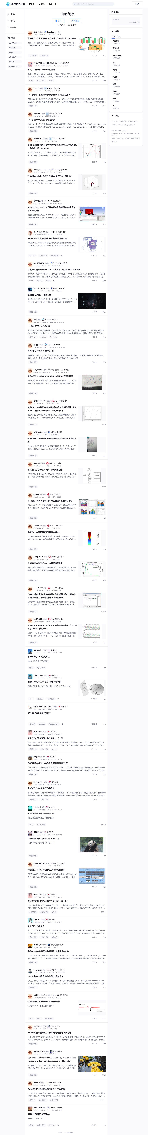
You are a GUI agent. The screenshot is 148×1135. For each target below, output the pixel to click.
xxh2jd (36, 88)
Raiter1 (36, 32)
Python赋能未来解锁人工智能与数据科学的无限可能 (49, 1032)
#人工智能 (33, 55)
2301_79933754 (40, 995)
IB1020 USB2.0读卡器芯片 (39, 713)
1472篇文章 (116, 72)
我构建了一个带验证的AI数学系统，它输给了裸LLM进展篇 (52, 38)
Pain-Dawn (38, 732)
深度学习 (116, 77)
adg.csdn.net (38, 947)
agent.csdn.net (39, 91)
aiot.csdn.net (38, 435)
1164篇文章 (116, 87)
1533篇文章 (116, 65)
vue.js (115, 98)
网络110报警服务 (118, 138)
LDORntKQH (38, 619)
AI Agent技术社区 (53, 88)
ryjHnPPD (37, 113)
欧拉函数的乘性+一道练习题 (39, 295)
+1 (56, 81)
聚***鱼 (37, 201)
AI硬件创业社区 (56, 432)
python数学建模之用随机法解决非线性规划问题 (47, 238)
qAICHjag (37, 463)
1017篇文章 (116, 94)
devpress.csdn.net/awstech (43, 66)
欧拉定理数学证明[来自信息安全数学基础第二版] (48, 763)
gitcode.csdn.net (39, 403)
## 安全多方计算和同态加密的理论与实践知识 (47, 1089)
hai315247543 (39, 263)
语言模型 (116, 48)
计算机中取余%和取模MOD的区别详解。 (45, 1001)
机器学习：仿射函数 (36, 926)
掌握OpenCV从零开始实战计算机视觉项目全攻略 (48, 951)
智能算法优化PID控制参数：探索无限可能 (45, 469)
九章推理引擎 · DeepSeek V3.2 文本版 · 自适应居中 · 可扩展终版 (55, 269)
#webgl (43, 337)
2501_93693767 (40, 401)
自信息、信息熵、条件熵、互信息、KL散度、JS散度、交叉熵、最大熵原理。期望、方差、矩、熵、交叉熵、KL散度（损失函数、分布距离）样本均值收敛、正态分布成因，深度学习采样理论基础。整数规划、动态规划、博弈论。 (67, 76)
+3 (54, 281)
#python (32, 255)
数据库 (115, 91)
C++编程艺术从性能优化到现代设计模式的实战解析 (49, 94)
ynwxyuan (38, 970)
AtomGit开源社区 (60, 401)
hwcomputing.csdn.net (41, 972)
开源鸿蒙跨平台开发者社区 (60, 370)
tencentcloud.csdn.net (41, 322)
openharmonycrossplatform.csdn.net (46, 372)
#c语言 (39, 281)
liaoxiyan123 (39, 782)
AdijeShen (38, 757)
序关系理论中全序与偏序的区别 (41, 351)
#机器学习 (54, 1100)
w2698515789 (39, 1051)
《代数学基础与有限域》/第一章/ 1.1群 (43, 838)
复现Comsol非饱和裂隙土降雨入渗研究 (44, 532)
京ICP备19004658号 (119, 130)
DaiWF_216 (38, 945)
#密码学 (32, 1100)
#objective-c (53, 724)
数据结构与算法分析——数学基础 (41, 813)
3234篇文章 (116, 51)
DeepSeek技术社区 (54, 32)
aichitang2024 (39, 288)
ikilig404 (37, 807)
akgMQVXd (38, 1026)
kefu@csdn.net (129, 125)
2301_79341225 (40, 170)
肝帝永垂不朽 (38, 675)
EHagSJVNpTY (39, 863)
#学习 (31, 81)
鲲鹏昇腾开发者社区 (57, 970)
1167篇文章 (116, 79)
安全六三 (37, 1082)
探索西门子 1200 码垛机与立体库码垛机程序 (46, 870)
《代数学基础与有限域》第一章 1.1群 (41, 843)
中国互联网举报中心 (132, 138)
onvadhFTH (38, 588)
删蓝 (35, 319)
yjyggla (36, 345)
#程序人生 (33, 337)
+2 (62, 724)
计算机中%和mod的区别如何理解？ (40, 1006)
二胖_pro (37, 920)
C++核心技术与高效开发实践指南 (42, 120)
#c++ (31, 281)
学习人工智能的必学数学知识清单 (41, 69)
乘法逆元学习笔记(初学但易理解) (41, 788)
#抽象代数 (44, 55)
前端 (114, 84)
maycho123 (38, 370)
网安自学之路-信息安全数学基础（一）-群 (45, 738)
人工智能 (116, 41)
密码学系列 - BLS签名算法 (39, 656)
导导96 (36, 832)
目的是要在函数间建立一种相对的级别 (41, 818)
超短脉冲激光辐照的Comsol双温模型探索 (45, 563)
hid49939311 (39, 138)
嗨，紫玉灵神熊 (39, 232)
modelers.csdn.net (40, 653)
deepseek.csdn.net (40, 34)
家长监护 (115, 141)
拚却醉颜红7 (38, 650)
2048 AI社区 (55, 1026)
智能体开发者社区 (57, 945)
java (114, 62)
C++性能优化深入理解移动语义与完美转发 (45, 976)
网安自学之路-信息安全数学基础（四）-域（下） (48, 901)
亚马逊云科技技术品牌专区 (59, 63)
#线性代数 (43, 255)
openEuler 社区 (59, 288)
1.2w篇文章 (116, 43)
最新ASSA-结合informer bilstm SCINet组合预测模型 (50, 376)
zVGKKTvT (38, 494)
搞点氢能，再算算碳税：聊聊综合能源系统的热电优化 (50, 501)
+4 (60, 337)
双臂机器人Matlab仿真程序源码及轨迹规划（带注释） (50, 176)
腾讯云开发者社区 (51, 319)
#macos (42, 724)
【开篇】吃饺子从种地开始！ (40, 326)
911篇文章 (116, 108)
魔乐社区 (54, 650)
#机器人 (40, 699)
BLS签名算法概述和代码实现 (38, 661)
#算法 (51, 81)
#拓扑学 (52, 1125)
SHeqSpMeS (38, 557)
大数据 (115, 70)
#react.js (53, 337)
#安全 (54, 749)
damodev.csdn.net (40, 172)
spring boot (117, 55)
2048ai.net (37, 1029)
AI (113, 106)
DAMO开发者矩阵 (60, 170)
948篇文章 (116, 101)
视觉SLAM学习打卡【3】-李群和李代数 (44, 682)
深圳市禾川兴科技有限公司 (43, 706)
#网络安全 (33, 749)
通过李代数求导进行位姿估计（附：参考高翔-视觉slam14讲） (50, 686)
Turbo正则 (38, 63)
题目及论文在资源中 (35, 1118)
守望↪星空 (38, 1108)
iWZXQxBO (38, 432)
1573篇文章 (116, 58)
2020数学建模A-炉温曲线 (39, 1114)
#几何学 (55, 937)
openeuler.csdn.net (40, 291)
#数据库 (32, 724)
